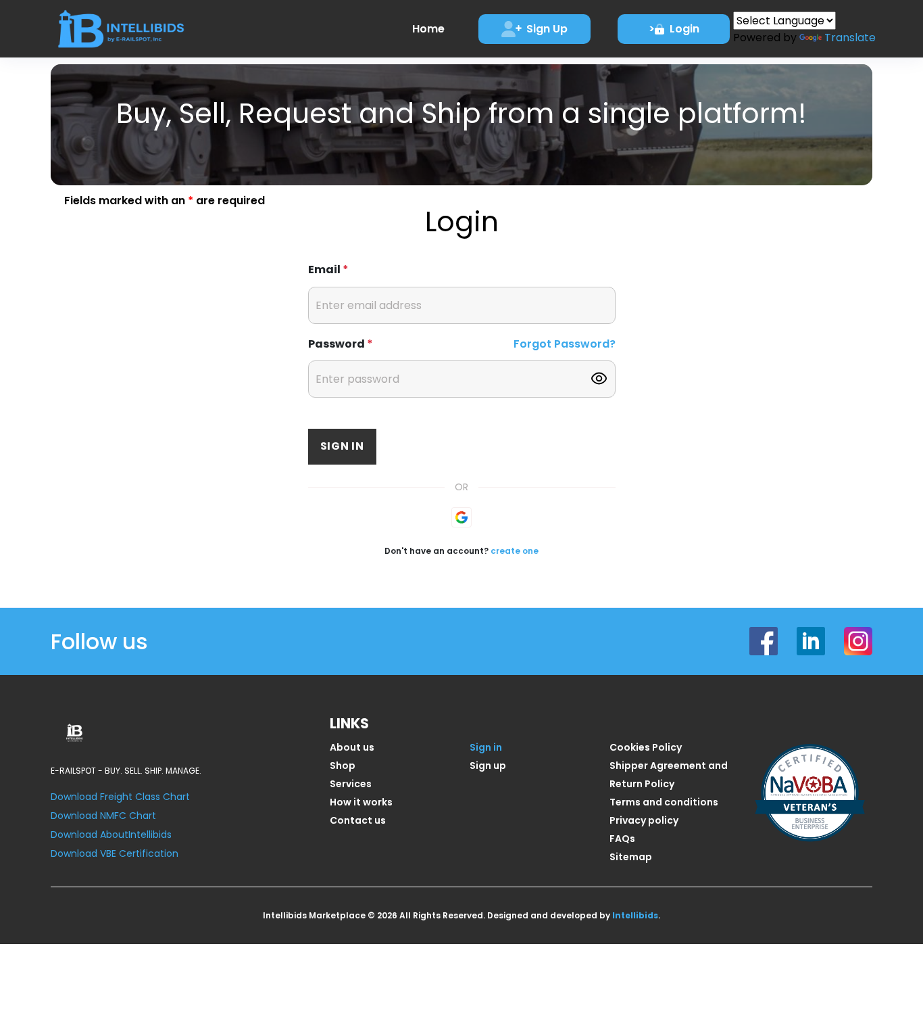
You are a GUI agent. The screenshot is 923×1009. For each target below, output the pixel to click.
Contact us (358, 820)
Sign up (488, 765)
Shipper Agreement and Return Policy (668, 775)
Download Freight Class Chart (120, 796)
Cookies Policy (645, 747)
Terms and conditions (663, 802)
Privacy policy (643, 820)
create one (515, 551)
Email (328, 269)
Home (428, 29)
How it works (361, 802)
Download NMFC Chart (103, 815)
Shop (342, 765)
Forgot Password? (565, 344)
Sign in (342, 446)
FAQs (622, 838)
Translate (850, 37)
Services (351, 784)
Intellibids (635, 915)
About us (352, 747)
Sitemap (630, 857)
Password (340, 344)
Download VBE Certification (114, 853)
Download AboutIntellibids (111, 834)
